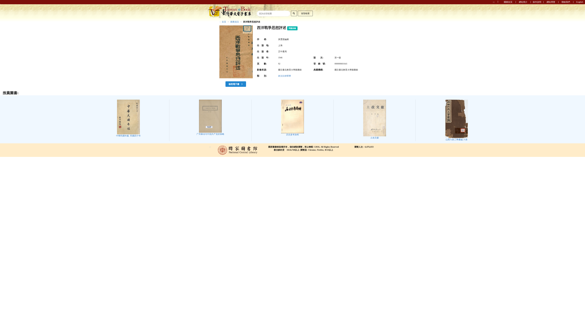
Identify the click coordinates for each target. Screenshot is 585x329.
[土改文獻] (374, 119)
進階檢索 (305, 13)
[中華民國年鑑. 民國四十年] (128, 118)
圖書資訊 (234, 22)
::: (220, 22)
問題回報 (292, 28)
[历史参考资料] (292, 118)
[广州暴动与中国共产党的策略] (210, 117)
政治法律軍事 (284, 76)
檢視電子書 (234, 84)
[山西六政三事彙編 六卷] (456, 120)
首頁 (224, 22)
